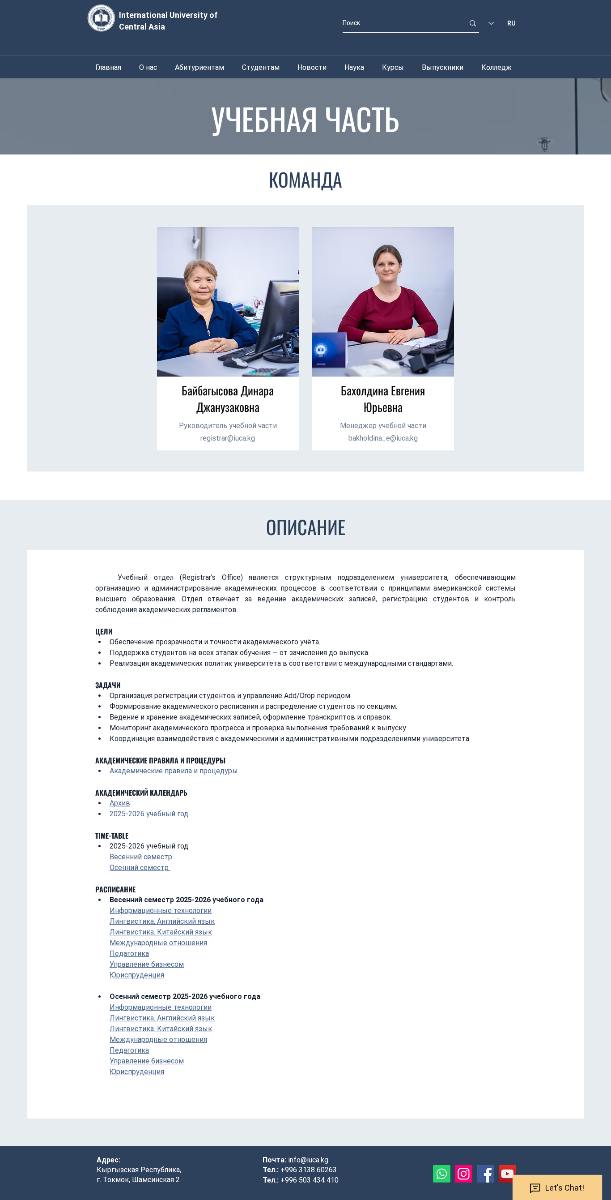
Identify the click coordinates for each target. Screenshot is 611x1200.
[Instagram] (463, 1174)
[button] (148, 67)
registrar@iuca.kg (227, 438)
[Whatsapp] (441, 1174)
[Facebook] (485, 1174)
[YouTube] (507, 1174)
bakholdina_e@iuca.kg (383, 438)
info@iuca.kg (308, 1160)
